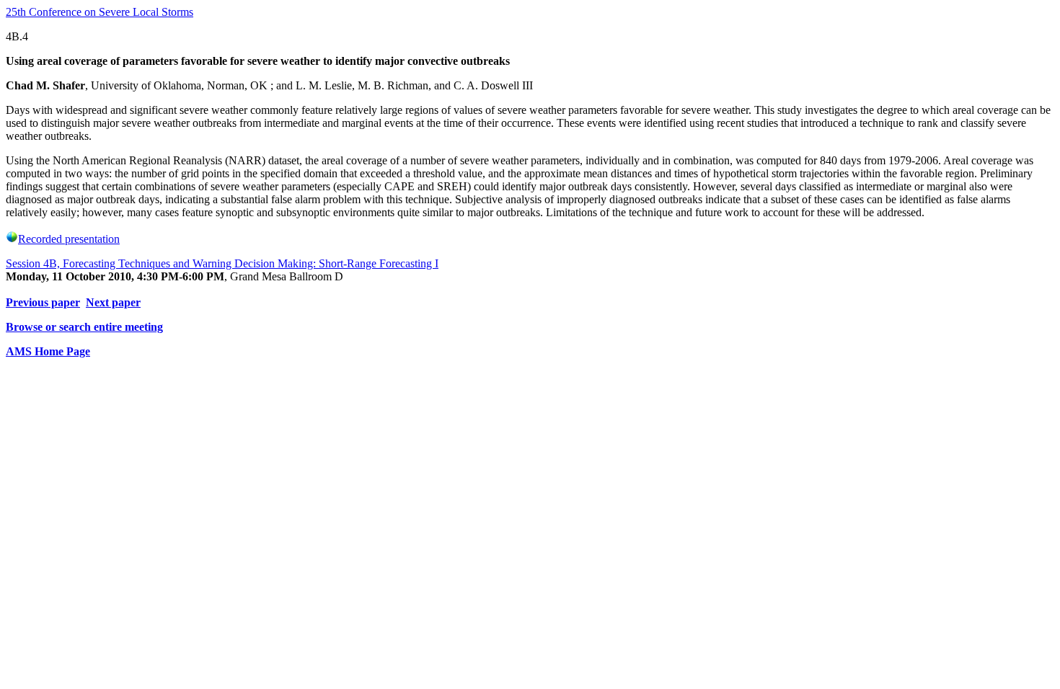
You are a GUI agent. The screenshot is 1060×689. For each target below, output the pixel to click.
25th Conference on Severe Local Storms (99, 12)
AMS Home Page (48, 351)
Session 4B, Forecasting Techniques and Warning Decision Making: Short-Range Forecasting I (222, 263)
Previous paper (43, 302)
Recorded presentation (69, 239)
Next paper (113, 302)
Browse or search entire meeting (84, 327)
